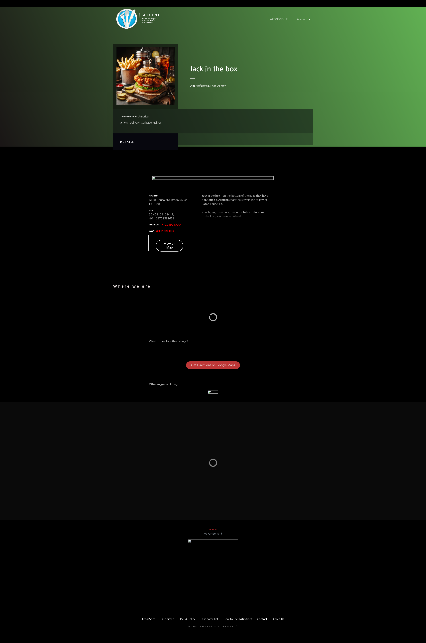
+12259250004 (172, 224)
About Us (278, 619)
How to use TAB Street (237, 619)
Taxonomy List (209, 619)
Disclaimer (167, 619)
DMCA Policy (187, 619)
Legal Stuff (148, 619)
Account (302, 19)
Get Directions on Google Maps (213, 365)
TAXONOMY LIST (279, 19)
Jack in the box (164, 230)
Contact (262, 619)
